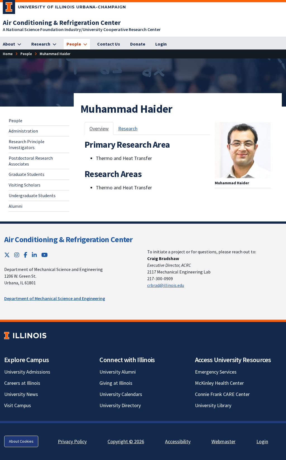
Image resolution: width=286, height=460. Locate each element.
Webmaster (223, 441)
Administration (23, 131)
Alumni (15, 206)
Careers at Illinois (22, 383)
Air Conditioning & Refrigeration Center (68, 239)
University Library (213, 405)
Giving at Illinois (115, 383)
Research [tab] (127, 128)
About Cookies (21, 441)
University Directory (120, 405)
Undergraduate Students (32, 195)
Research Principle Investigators (26, 144)
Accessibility (177, 441)
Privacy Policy (72, 441)
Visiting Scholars (24, 185)
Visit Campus (17, 405)
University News (21, 394)
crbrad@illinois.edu (165, 285)
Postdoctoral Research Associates (31, 161)
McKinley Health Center (219, 383)
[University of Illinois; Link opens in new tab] (25, 335)
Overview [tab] (99, 128)
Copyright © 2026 (126, 441)
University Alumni (117, 372)
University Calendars (120, 394)
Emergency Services (216, 372)
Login (262, 441)
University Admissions (27, 372)
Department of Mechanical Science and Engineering (54, 298)
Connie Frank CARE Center (222, 394)
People (15, 120)
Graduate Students (26, 174)
